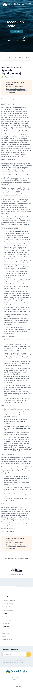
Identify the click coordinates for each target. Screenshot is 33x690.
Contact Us (5, 623)
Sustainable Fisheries (8, 600)
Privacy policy (12, 574)
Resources (5, 633)
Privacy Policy (16, 678)
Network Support (7, 610)
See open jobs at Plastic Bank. (15, 86)
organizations (13, 58)
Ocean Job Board (7, 639)
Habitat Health (6, 607)
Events (4, 636)
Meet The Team (7, 617)
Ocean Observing (7, 603)
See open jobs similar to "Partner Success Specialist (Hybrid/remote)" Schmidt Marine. (16, 90)
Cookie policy (20, 574)
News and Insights (7, 630)
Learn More (16, 31)
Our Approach (6, 620)
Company (5, 626)
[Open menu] (29, 4)
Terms (14, 679)
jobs (5, 58)
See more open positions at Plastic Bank (16, 558)
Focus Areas (6, 597)
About (4, 613)
